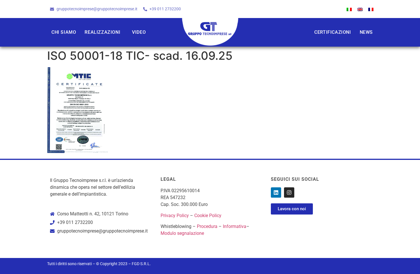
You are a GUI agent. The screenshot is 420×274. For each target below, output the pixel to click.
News (366, 32)
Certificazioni (332, 32)
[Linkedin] (276, 192)
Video (139, 32)
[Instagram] (289, 192)
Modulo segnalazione (182, 233)
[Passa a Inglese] (360, 9)
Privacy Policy (175, 215)
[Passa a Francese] (370, 9)
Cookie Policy (207, 215)
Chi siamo (63, 32)
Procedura (207, 226)
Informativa (234, 226)
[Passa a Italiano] (349, 9)
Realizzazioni (102, 32)
